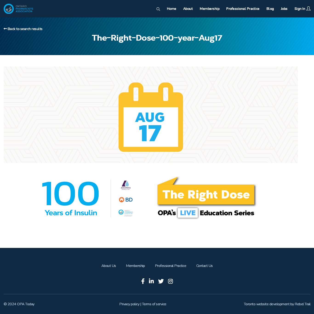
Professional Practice (170, 265)
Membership (135, 265)
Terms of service (154, 304)
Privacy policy (129, 304)
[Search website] (158, 9)
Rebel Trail (303, 304)
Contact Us (204, 265)
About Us (108, 265)
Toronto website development (267, 304)
